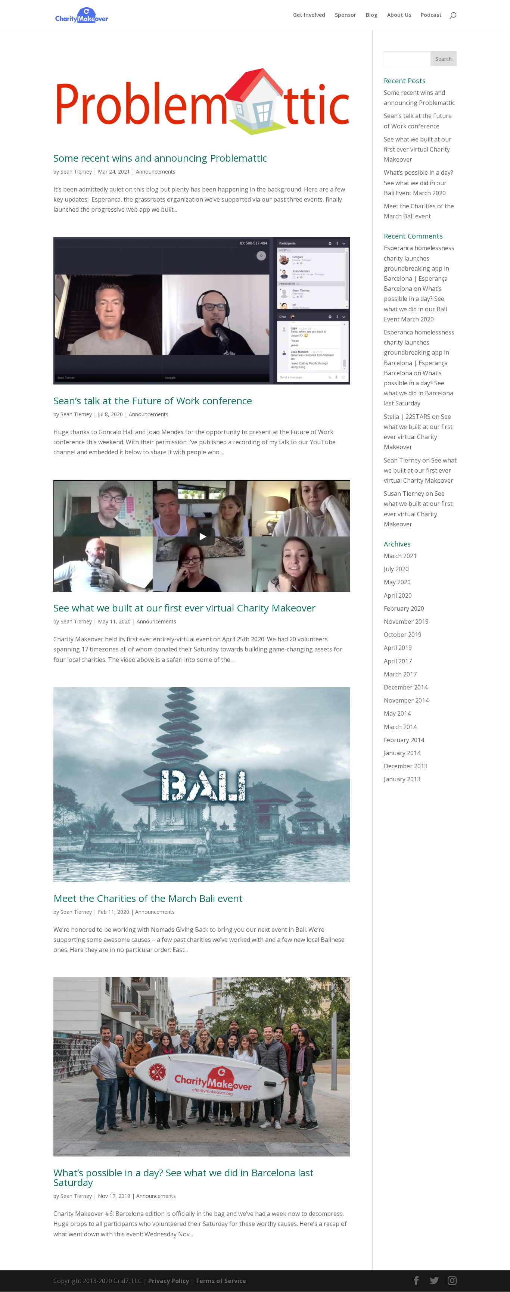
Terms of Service (220, 1281)
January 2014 (402, 753)
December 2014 (405, 687)
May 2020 (397, 582)
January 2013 (402, 779)
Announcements (155, 171)
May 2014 (397, 713)
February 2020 (404, 608)
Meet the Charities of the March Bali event (148, 898)
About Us (399, 15)
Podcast (431, 15)
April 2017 (398, 661)
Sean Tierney (76, 171)
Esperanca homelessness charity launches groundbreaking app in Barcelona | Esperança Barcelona (419, 268)
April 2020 (398, 595)
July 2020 (396, 569)
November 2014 (406, 700)
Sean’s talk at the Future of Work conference (152, 400)
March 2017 (400, 674)
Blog (371, 15)
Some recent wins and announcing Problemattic (160, 158)
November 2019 (406, 621)
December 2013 (405, 766)
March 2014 (400, 727)
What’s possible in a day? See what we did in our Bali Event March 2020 (418, 182)
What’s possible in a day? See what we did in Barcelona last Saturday (183, 1177)
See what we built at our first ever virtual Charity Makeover (184, 607)
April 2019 (398, 648)
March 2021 (400, 556)
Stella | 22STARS (407, 416)
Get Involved (309, 15)
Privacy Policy (168, 1281)
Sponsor (345, 15)
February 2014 (404, 740)
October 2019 (403, 635)
